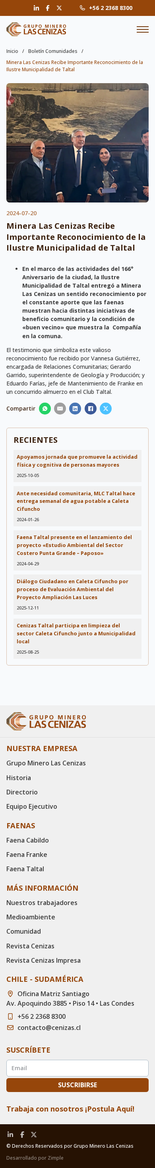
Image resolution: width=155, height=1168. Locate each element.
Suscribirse (77, 1084)
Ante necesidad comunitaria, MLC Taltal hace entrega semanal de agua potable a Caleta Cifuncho (76, 501)
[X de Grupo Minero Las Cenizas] (59, 8)
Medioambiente (30, 917)
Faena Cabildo (27, 840)
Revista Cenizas (30, 946)
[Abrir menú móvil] (143, 29)
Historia (18, 777)
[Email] (60, 409)
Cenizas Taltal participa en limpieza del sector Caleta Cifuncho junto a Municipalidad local (76, 633)
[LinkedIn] (75, 409)
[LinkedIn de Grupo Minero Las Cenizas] (36, 8)
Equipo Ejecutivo (31, 806)
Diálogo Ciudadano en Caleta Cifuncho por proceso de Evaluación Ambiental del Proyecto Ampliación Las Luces (72, 589)
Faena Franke (26, 854)
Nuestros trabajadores (42, 902)
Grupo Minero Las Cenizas (46, 763)
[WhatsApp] (45, 409)
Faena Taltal (25, 868)
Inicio (12, 51)
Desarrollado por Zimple (35, 1157)
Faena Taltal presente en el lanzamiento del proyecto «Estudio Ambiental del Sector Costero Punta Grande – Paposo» (74, 545)
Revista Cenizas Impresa (43, 960)
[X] (106, 409)
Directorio (22, 792)
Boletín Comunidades (53, 51)
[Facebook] (91, 409)
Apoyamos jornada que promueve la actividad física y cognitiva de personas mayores (77, 460)
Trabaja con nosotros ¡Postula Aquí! (70, 1108)
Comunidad (23, 931)
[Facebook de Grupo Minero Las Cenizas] (47, 8)
